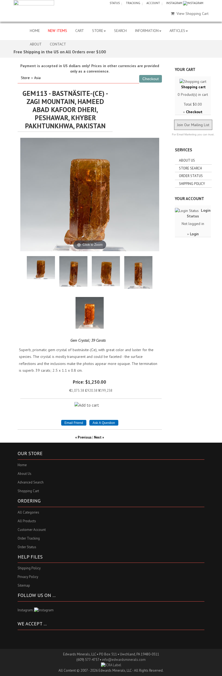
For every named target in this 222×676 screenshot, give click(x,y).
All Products (27, 521)
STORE (97, 30)
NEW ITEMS (57, 30)
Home (22, 465)
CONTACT (58, 44)
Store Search (190, 168)
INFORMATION (147, 30)
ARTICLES (177, 30)
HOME (35, 30)
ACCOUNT (153, 3)
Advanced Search (31, 482)
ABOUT (36, 44)
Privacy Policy (28, 576)
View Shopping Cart (192, 13)
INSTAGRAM (174, 3)
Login (194, 233)
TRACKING (133, 3)
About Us (187, 160)
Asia (37, 77)
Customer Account (32, 529)
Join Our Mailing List (193, 124)
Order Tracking (29, 538)
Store (25, 77)
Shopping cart (193, 86)
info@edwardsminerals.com (124, 659)
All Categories (28, 512)
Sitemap (24, 585)
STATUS (115, 3)
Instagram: (26, 610)
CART (79, 30)
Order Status (191, 176)
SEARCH (120, 30)
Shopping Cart (28, 491)
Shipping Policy (192, 183)
